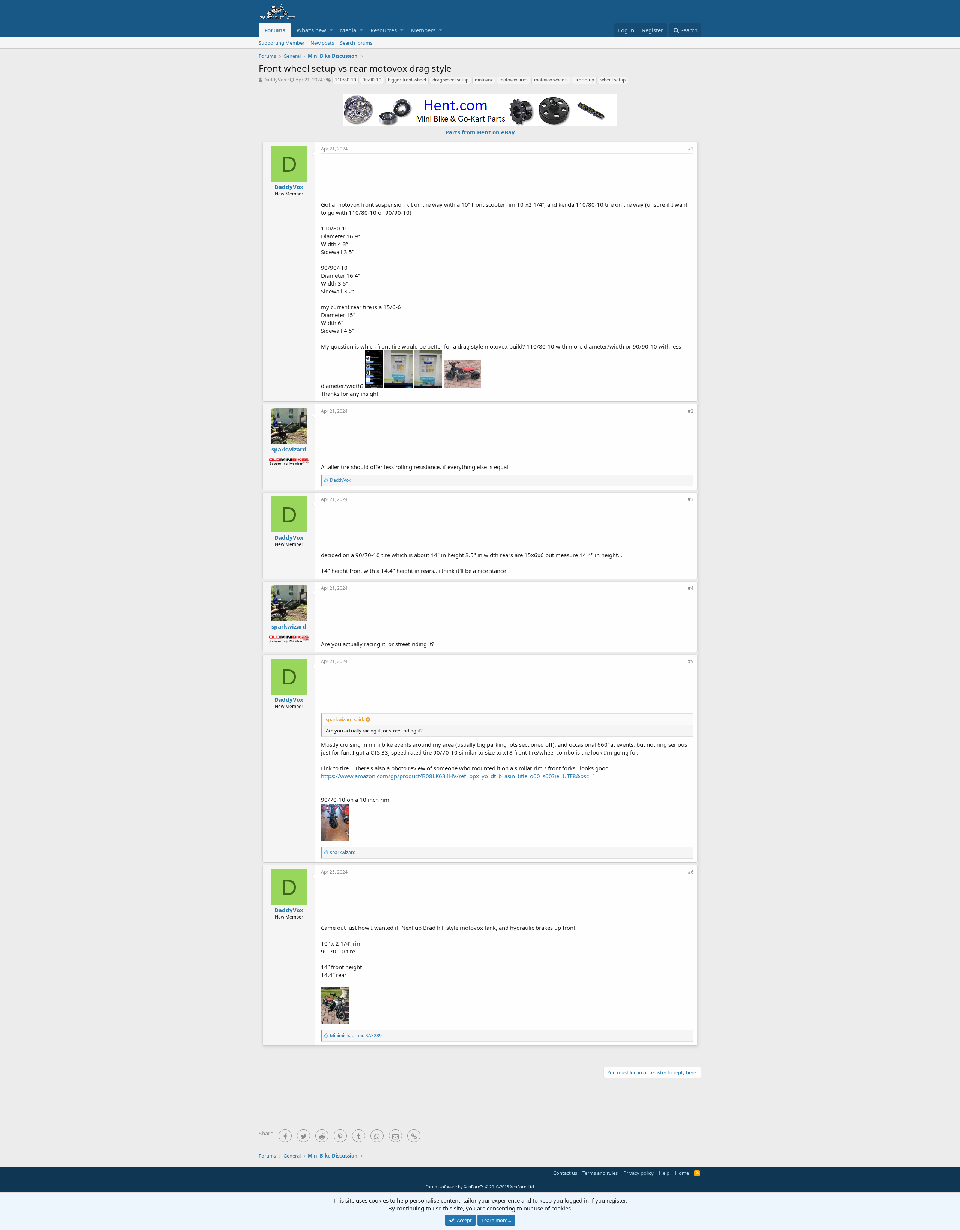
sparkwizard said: (345, 719)
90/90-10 (372, 80)
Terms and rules (600, 1173)
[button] (331, 30)
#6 (690, 872)
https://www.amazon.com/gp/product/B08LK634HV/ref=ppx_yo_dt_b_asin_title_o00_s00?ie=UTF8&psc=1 (458, 776)
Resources (383, 30)
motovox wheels (551, 80)
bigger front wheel (407, 80)
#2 (690, 411)
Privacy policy (638, 1173)
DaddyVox (274, 79)
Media (348, 30)
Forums (274, 30)
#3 (690, 499)
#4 (690, 588)
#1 (690, 149)
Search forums (356, 42)
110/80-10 (345, 80)
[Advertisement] (507, 176)
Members (423, 30)
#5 (690, 661)
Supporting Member (281, 42)
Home (682, 1173)
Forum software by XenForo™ (480, 1186)
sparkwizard (289, 449)
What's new (311, 30)
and (356, 1035)
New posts (322, 42)
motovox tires (513, 80)
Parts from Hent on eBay (480, 132)
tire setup (584, 80)
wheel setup (613, 80)
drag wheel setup (450, 80)
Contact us (565, 1173)
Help (664, 1173)
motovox (484, 80)
